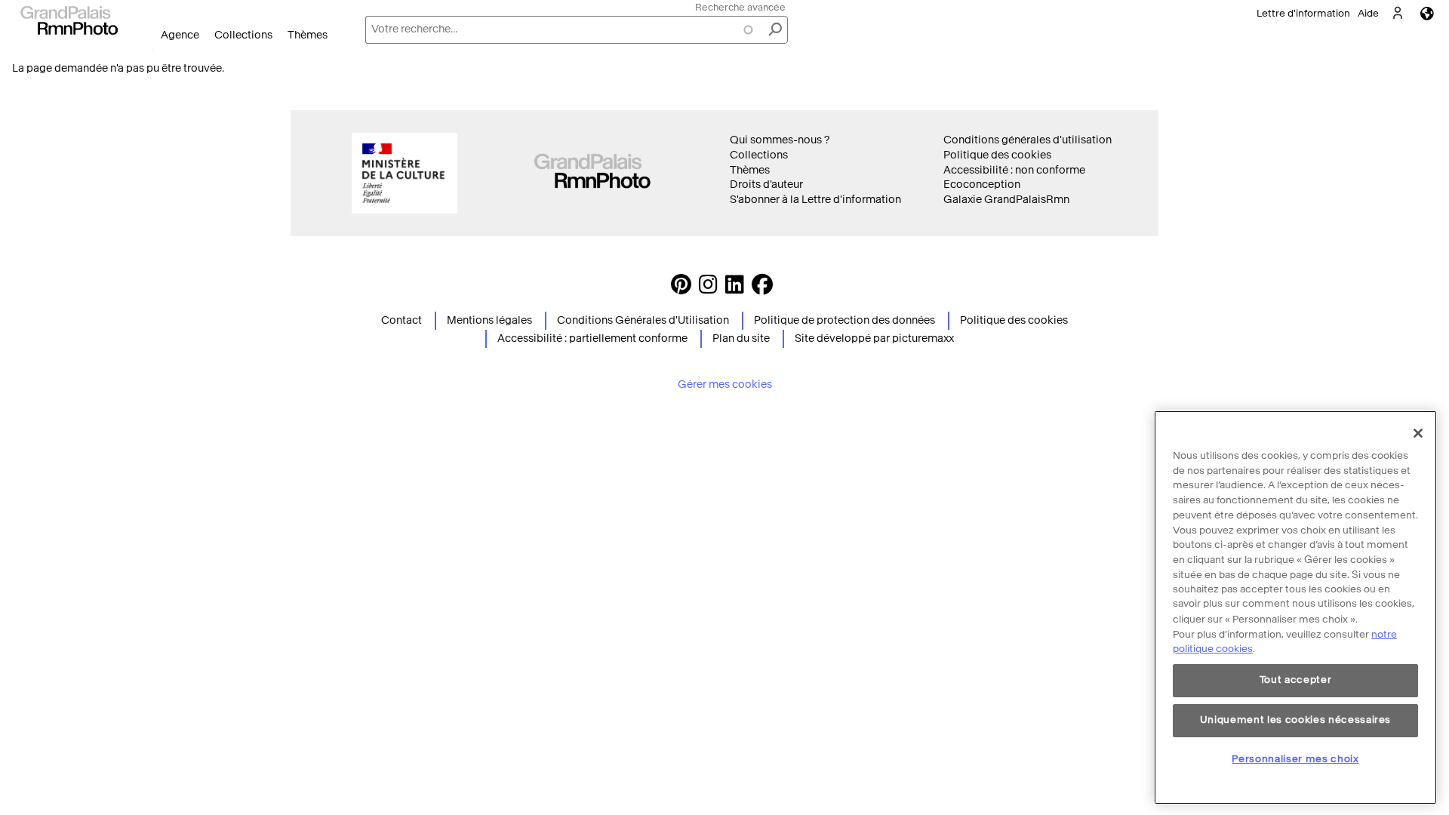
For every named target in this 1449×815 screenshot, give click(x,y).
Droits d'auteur (766, 184)
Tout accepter (1296, 680)
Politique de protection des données (844, 320)
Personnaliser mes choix (1295, 759)
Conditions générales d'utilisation (1027, 140)
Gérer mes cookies (725, 384)
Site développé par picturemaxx (874, 338)
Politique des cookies (997, 155)
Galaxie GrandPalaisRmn (1006, 199)
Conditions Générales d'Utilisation (643, 320)
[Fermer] (1418, 433)
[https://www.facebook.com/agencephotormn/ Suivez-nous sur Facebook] (762, 288)
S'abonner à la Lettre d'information (815, 199)
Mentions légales (489, 320)
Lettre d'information (1303, 13)
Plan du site (741, 338)
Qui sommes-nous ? (779, 140)
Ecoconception (981, 184)
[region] (1295, 607)
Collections (243, 35)
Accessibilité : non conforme (1014, 170)
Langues (1427, 13)
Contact (401, 320)
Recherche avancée (740, 7)
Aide (1368, 13)
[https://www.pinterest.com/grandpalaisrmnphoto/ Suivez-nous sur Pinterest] (681, 288)
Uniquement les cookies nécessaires (1295, 719)
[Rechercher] (775, 30)
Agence (180, 35)
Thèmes (308, 35)
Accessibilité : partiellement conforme (592, 338)
